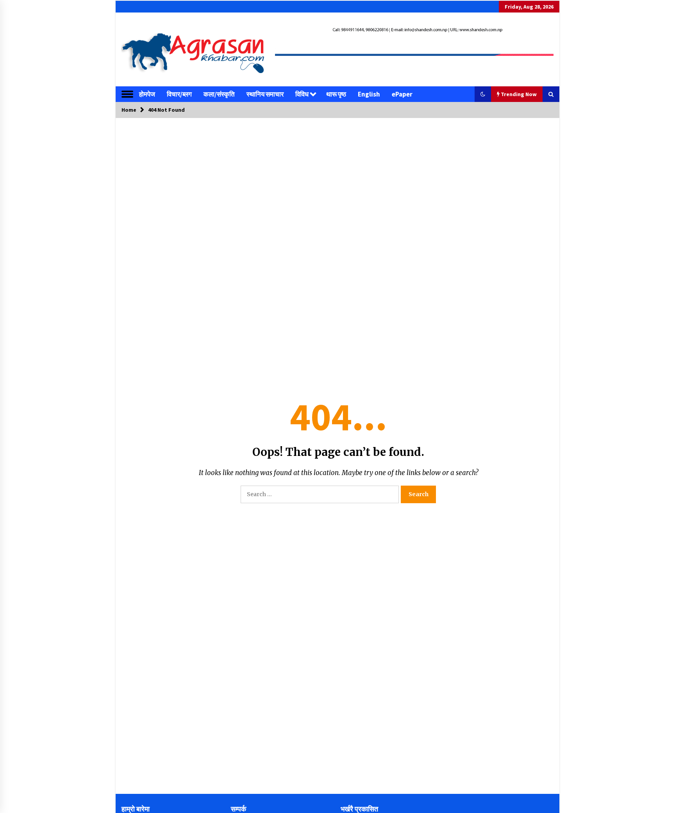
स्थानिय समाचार (265, 94)
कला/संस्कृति (219, 94)
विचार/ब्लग (179, 94)
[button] (483, 94)
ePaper (402, 94)
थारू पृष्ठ (336, 94)
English (369, 94)
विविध (302, 94)
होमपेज (147, 94)
